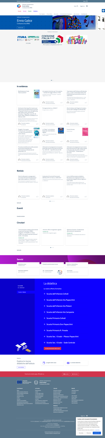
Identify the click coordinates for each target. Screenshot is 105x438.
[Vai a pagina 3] (52, 201)
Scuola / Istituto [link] (22, 292)
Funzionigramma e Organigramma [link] (42, 403)
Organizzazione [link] (38, 397)
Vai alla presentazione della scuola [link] (52, 348)
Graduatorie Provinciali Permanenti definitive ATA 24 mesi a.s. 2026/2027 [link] (51, 177)
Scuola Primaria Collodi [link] (56, 318)
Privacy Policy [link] (49, 14)
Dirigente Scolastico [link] (39, 396)
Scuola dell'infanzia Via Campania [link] (60, 312)
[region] (89, 426)
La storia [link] (37, 399)
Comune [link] (18, 399)
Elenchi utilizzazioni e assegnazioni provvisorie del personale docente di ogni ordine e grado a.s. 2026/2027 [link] (27, 177)
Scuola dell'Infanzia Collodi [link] (57, 293)
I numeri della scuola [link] (39, 393)
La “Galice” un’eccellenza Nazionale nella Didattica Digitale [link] (48, 130)
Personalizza (81, 433)
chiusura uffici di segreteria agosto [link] (52, 230)
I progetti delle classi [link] (57, 409)
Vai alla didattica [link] (21, 367)
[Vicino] (101, 418)
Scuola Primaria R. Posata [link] (57, 330)
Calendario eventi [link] (75, 390)
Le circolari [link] (74, 392)
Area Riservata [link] (84, 14)
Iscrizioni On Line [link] (20, 396)
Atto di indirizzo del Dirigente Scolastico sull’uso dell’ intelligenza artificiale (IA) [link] (76, 108)
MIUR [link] (18, 390)
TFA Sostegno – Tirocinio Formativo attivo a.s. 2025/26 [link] (60, 398)
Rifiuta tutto (89, 433)
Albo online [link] (56, 14)
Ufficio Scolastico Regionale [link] (22, 392)
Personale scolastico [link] (57, 390)
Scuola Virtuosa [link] (71, 129)
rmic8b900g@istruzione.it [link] (46, 421)
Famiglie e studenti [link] (57, 392)
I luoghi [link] (36, 392)
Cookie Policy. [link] (97, 430)
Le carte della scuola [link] (39, 394)
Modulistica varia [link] (20, 405)
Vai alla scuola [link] (20, 27)
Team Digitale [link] (42, 14)
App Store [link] (67, 374)
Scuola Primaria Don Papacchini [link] (60, 324)
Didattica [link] (35, 11)
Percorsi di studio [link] (56, 393)
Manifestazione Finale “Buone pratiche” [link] (23, 92)
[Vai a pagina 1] (51, 80)
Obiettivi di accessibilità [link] (21, 400)
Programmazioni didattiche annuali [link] (60, 407)
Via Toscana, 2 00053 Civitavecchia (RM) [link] (54, 420)
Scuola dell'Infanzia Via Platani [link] (59, 306)
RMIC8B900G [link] (56, 424)
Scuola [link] (19, 11)
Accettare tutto (97, 433)
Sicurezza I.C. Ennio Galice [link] (40, 402)
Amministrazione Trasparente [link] (66, 14)
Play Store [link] (76, 374)
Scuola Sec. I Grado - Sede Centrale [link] (61, 342)
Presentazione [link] (38, 390)
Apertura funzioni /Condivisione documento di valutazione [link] (75, 230)
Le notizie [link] (73, 393)
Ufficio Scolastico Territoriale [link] (22, 393)
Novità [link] (29, 11)
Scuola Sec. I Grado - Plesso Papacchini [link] (63, 336)
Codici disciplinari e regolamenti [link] (41, 400)
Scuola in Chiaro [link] (20, 394)
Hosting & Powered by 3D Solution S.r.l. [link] (52, 432)
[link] (103, 10)
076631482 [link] (36, 421)
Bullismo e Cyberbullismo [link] (58, 394)
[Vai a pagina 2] (52, 80)
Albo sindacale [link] (76, 14)
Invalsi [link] (18, 397)
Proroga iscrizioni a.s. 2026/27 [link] (49, 108)
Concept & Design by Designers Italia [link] (52, 433)
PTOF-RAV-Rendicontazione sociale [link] (60, 410)
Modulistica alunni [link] (57, 400)
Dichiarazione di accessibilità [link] (22, 402)
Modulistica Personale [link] (57, 402)
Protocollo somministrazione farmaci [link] (60, 396)
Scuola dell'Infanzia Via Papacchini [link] (61, 299)
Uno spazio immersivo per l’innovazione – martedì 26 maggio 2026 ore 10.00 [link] (52, 92)
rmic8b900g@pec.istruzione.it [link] (69, 421)
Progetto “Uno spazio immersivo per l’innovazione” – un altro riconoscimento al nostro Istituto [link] (25, 131)
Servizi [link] (24, 11)
